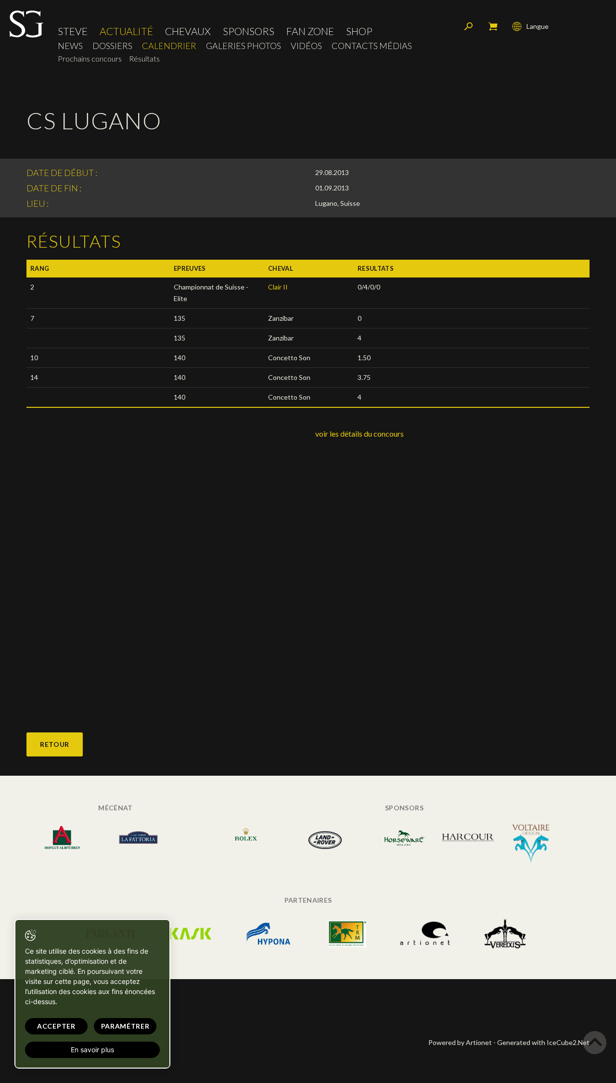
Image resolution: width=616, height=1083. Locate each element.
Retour (54, 744)
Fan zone (310, 31)
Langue (537, 26)
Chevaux (188, 31)
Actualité (126, 31)
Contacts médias (372, 46)
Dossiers (112, 46)
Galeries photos (243, 46)
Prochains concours (90, 58)
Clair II (278, 287)
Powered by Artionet (460, 1042)
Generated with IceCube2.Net (543, 1042)
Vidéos (306, 46)
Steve (73, 31)
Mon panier (493, 26)
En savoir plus (92, 1049)
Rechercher (469, 26)
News (70, 46)
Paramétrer (125, 1026)
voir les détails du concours (359, 433)
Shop (359, 31)
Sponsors (248, 31)
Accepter (56, 1026)
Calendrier (169, 46)
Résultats (144, 58)
